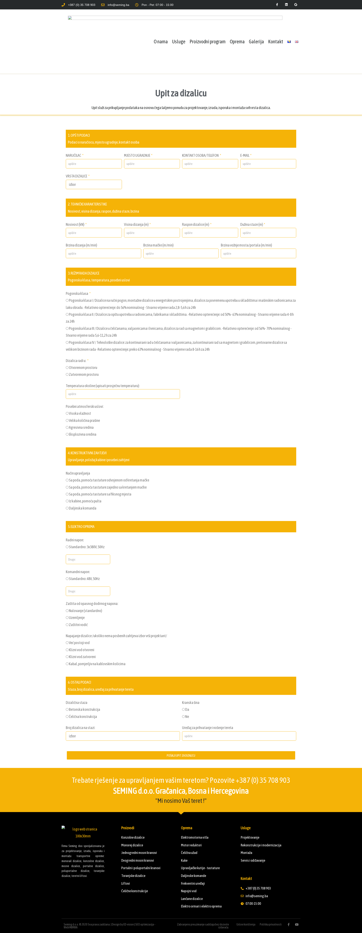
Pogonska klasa (77, 293)
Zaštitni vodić (78, 624)
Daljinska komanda (82, 508)
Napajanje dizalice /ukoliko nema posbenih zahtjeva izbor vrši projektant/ (116, 636)
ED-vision (128, 924)
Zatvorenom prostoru (84, 374)
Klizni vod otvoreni (81, 650)
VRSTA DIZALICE (77, 176)
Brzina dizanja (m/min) (81, 245)
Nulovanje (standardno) (85, 610)
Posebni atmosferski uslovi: (84, 406)
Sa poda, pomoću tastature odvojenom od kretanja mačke (109, 480)
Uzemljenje (77, 617)
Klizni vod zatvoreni (82, 657)
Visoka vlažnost (80, 413)
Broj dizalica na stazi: (80, 727)
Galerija (256, 41)
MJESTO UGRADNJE (137, 155)
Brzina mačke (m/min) (158, 245)
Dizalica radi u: (76, 360)
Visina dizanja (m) (136, 224)
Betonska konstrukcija (84, 709)
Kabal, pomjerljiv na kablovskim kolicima (97, 664)
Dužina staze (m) (251, 224)
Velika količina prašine (84, 420)
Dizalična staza (76, 702)
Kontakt (275, 41)
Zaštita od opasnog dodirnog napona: (92, 603)
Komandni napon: (78, 572)
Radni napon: (75, 540)
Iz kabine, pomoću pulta (85, 501)
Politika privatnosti (271, 924)
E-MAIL (245, 155)
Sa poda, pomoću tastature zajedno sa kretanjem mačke (108, 487)
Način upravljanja (78, 473)
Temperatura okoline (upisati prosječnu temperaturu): (103, 386)
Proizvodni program (208, 41)
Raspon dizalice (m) (195, 224)
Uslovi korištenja (246, 924)
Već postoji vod (79, 642)
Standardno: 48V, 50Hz (84, 578)
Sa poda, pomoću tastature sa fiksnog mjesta (100, 494)
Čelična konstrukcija (83, 716)
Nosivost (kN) (75, 224)
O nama (161, 41)
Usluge (178, 41)
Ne (187, 716)
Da (187, 709)
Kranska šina (190, 702)
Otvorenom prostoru (83, 367)
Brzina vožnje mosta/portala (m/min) (246, 245)
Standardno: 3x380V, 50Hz (87, 547)
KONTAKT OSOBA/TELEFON (200, 155)
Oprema (237, 41)
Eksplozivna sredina (82, 434)
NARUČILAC (73, 155)
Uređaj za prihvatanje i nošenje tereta (207, 727)
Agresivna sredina (81, 427)
